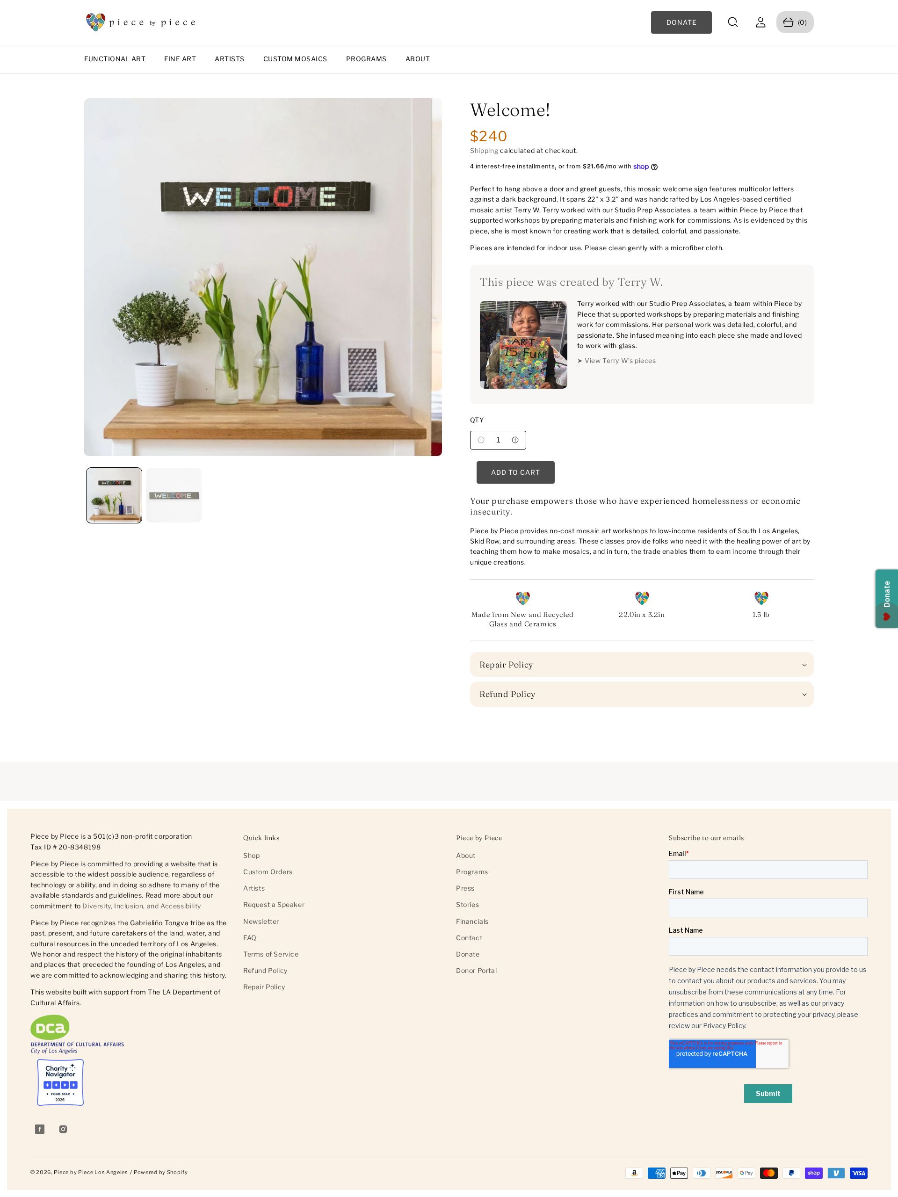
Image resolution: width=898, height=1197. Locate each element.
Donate (468, 954)
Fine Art (180, 59)
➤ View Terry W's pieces (616, 360)
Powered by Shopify (161, 1172)
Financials (472, 921)
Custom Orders (268, 872)
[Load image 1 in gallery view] (114, 495)
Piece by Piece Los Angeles (91, 1172)
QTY (477, 420)
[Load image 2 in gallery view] (174, 495)
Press (465, 888)
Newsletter (261, 921)
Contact (469, 938)
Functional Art (114, 59)
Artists (230, 59)
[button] (733, 22)
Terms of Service (271, 954)
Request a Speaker (273, 904)
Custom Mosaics (295, 59)
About (418, 59)
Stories (467, 904)
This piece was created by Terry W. (571, 282)
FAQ (250, 938)
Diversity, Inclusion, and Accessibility (141, 905)
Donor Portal (476, 970)
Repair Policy (264, 987)
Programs (366, 59)
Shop (251, 855)
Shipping (484, 150)
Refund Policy (265, 970)
